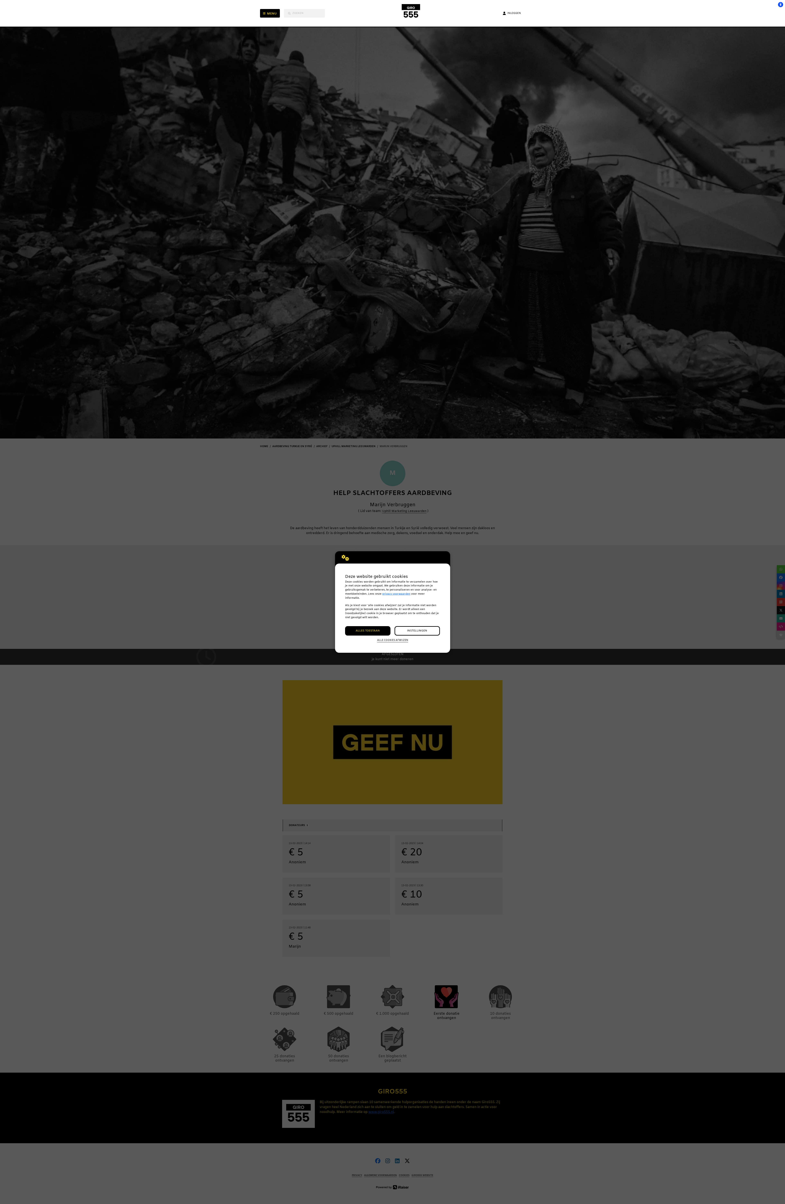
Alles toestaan (368, 630)
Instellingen (417, 630)
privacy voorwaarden (396, 594)
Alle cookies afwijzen (392, 640)
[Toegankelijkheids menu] (780, 4)
